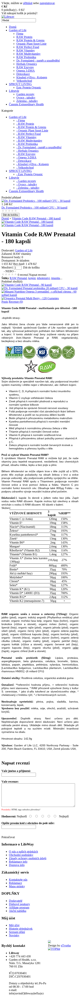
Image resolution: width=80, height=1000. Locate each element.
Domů (12, 26)
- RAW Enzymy (26, 154)
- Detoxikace (23, 160)
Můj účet (14, 925)
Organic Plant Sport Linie (31, 43)
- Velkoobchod (25, 167)
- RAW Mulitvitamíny (29, 140)
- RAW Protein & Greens (31, 127)
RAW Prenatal (18, 278)
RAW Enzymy (25, 67)
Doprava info (17, 865)
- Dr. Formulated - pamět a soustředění (38, 147)
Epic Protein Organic (28, 87)
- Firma (20, 120)
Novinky (14, 935)
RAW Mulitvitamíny (28, 53)
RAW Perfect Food (27, 47)
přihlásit (27, 3)
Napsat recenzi (37, 274)
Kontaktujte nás (18, 879)
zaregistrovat (47, 3)
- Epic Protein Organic (29, 174)
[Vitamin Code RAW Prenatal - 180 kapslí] (27, 221)
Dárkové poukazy (19, 904)
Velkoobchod (24, 80)
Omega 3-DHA (25, 70)
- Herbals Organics (27, 150)
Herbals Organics (26, 63)
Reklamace (15, 883)
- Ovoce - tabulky (26, 184)
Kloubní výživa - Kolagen (31, 77)
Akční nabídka (17, 910)
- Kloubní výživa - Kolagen (32, 164)
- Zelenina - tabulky (27, 187)
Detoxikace (23, 74)
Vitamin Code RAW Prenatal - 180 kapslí (36, 218)
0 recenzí (23, 274)
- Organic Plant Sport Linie (32, 130)
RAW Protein (24, 37)
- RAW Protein (25, 123)
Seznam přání (17, 932)
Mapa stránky (17, 886)
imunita (55, 278)
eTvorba (66, 945)
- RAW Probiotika (27, 144)
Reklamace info (18, 861)
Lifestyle (14, 90)
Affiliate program (19, 907)
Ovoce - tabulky (25, 97)
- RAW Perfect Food (28, 133)
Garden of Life (17, 30)
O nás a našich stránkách (23, 851)
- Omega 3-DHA (26, 157)
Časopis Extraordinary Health (26, 104)
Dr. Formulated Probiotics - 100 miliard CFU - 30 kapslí (34, 207)
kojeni (32, 278)
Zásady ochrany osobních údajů (27, 858)
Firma (19, 33)
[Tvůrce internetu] (49, 942)
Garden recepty (25, 94)
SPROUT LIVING (20, 84)
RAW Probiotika (26, 57)
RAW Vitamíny (25, 50)
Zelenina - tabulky (27, 101)
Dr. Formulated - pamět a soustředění (38, 60)
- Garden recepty (26, 181)
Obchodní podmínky (21, 855)
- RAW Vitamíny (26, 137)
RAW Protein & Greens (30, 40)
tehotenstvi (43, 278)
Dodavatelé (15, 900)
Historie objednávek (21, 928)
